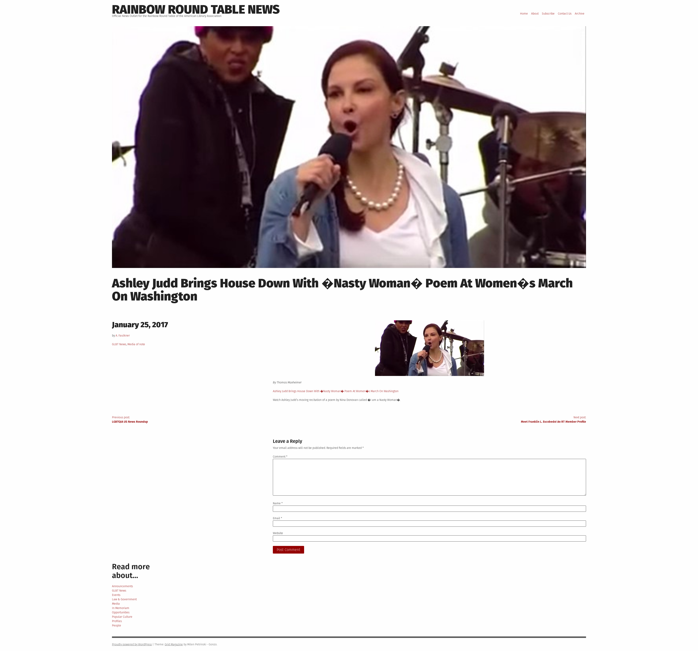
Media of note (136, 344)
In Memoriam (120, 608)
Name (278, 503)
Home (524, 13)
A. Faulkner (123, 335)
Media (116, 603)
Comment (280, 456)
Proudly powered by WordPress (132, 644)
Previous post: (130, 419)
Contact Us (564, 13)
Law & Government (124, 599)
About (535, 13)
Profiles (117, 621)
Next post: (553, 419)
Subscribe (548, 13)
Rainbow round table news (196, 9)
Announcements (122, 586)
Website (278, 533)
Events (116, 595)
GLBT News (119, 344)
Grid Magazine (174, 644)
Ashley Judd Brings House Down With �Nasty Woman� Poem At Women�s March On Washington (335, 391)
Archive (579, 13)
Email (277, 518)
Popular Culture (122, 616)
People (116, 625)
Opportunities (120, 612)
